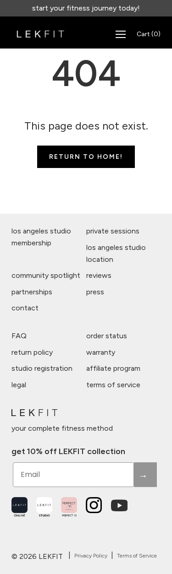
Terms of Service (137, 555)
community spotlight (45, 275)
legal (18, 384)
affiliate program (113, 368)
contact (25, 307)
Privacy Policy (90, 555)
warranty (100, 352)
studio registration (41, 368)
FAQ (19, 335)
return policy (32, 352)
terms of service (113, 384)
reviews (98, 275)
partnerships (31, 291)
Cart (149, 34)
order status (106, 335)
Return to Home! (86, 157)
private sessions (112, 231)
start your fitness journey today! (86, 8)
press (95, 291)
